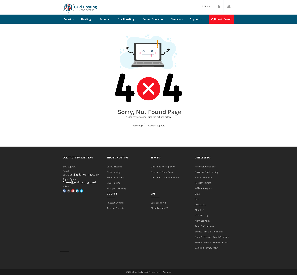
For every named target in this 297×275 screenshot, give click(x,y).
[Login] (219, 6)
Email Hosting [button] (126, 19)
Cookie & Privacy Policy (206, 247)
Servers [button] (104, 19)
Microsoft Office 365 (205, 166)
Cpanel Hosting (114, 166)
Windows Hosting (115, 177)
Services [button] (176, 19)
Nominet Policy (202, 220)
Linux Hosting (113, 182)
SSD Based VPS (158, 202)
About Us (199, 209)
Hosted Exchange (203, 177)
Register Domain (115, 202)
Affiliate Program (203, 188)
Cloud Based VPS (159, 208)
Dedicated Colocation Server (165, 177)
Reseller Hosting (203, 182)
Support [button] (195, 19)
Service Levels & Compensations (211, 242)
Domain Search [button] (223, 19)
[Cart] (229, 6)
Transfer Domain (115, 208)
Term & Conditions (204, 226)
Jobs (197, 199)
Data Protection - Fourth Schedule (212, 237)
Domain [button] (67, 19)
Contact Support (156, 125)
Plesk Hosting (113, 172)
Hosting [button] (86, 19)
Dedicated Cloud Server (162, 172)
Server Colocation (153, 19)
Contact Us (200, 204)
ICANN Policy (201, 215)
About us (167, 272)
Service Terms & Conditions (209, 231)
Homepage (138, 125)
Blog (197, 193)
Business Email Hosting (206, 172)
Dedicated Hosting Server (163, 166)
